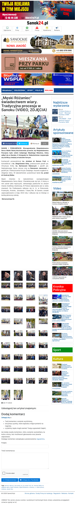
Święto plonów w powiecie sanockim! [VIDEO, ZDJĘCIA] (60, 263)
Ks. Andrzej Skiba (37, 485)
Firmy (17, 30)
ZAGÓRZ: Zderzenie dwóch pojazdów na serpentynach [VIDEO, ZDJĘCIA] (62, 232)
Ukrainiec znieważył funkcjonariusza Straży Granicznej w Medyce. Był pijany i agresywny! (62, 337)
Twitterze (23, 143)
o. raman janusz (39, 487)
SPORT (30, 90)
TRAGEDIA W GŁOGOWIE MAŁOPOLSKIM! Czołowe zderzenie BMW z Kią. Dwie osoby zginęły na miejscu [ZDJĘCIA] (61, 308)
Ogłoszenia (7, 30)
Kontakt (71, 493)
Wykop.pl (35, 143)
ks (21, 485)
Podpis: (4, 443)
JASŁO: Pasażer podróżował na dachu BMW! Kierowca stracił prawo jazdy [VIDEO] (61, 318)
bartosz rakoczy (9, 485)
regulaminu (40, 439)
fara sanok (17, 485)
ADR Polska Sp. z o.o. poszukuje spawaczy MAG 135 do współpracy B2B (62, 179)
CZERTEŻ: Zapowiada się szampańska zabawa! (59, 277)
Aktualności (7, 90)
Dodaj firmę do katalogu (44, 493)
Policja (37, 30)
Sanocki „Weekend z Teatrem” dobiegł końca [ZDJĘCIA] (66, 400)
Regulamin (57, 493)
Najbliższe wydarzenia (61, 104)
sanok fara (10, 489)
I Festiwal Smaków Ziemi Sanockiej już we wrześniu (66, 366)
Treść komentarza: (8, 451)
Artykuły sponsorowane (63, 131)
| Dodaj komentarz (10, 480)
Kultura (58, 359)
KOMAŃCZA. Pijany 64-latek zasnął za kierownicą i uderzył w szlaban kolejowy (61, 298)
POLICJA (38, 90)
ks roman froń (27, 485)
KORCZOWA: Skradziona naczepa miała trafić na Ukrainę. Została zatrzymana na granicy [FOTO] (62, 327)
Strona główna (30, 493)
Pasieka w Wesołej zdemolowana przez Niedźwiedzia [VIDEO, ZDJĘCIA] (61, 248)
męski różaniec (14, 487)
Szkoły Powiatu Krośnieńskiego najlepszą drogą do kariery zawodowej (61, 171)
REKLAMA (49, 90)
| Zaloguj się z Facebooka (29, 480)
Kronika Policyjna (59, 288)
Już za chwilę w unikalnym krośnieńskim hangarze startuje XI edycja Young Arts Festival (62, 153)
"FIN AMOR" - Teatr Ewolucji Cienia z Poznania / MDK (65, 119)
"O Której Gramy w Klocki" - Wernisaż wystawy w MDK (65, 112)
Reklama (57, 30)
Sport (27, 30)
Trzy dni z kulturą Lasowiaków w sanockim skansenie (66, 393)
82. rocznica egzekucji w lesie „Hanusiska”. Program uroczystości (62, 385)
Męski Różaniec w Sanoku (26, 487)
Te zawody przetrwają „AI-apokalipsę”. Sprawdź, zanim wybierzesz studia (61, 162)
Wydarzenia (47, 30)
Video (57, 188)
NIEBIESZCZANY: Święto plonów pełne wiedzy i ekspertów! (61, 217)
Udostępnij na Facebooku (10, 143)
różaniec (3, 489)
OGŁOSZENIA (19, 90)
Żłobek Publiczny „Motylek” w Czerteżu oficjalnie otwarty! (60, 203)
